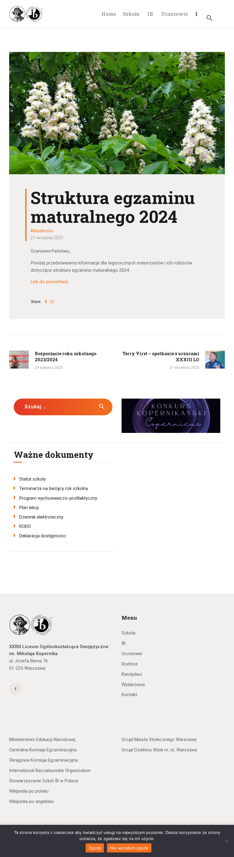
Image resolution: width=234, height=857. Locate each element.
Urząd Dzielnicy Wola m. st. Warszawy (159, 750)
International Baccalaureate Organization (49, 770)
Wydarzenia (133, 684)
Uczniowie (132, 653)
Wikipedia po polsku (28, 791)
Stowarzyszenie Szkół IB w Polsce (43, 781)
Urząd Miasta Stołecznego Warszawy (159, 739)
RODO (25, 526)
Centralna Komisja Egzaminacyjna (42, 750)
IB (124, 643)
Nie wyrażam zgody (129, 847)
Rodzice (130, 664)
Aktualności (42, 230)
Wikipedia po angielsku (31, 801)
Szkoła (128, 633)
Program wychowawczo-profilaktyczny (58, 498)
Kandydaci (132, 674)
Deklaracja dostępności (42, 536)
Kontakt (129, 694)
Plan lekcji (29, 507)
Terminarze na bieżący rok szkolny (53, 488)
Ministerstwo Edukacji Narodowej (42, 739)
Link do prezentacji (49, 281)
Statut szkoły (32, 479)
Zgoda (95, 847)
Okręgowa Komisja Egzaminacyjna (43, 760)
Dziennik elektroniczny (41, 517)
